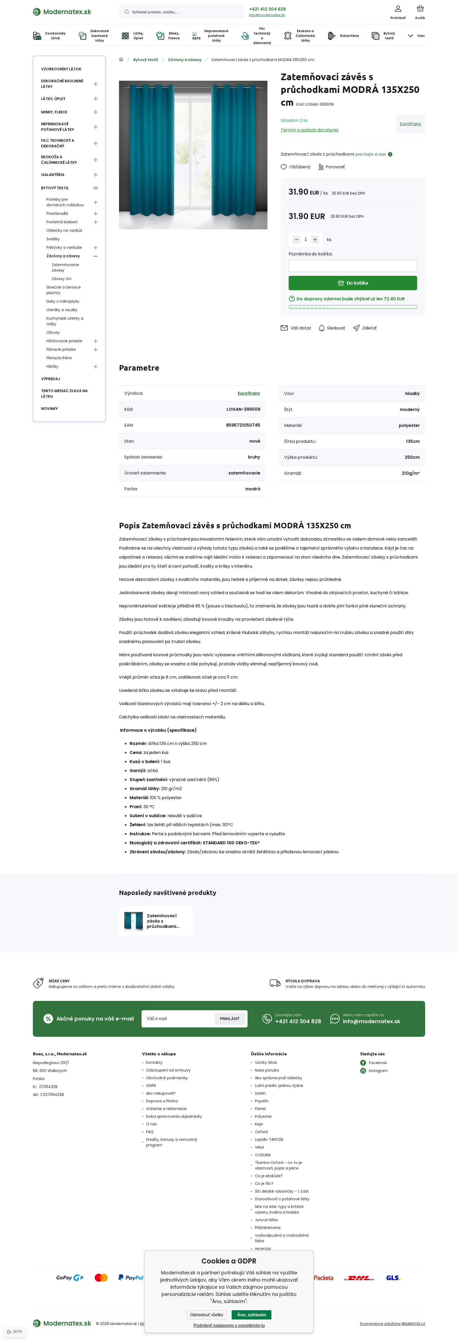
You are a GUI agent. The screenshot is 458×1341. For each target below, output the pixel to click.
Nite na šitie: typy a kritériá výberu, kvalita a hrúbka (279, 1209)
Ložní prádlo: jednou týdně (279, 1085)
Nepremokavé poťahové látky (57, 126)
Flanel (260, 1108)
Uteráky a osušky (61, 309)
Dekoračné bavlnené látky (62, 83)
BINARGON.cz (413, 1323)
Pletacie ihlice (59, 358)
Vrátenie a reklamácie (166, 1108)
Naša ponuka (267, 1070)
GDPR (151, 1085)
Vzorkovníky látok (61, 69)
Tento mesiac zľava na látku (64, 393)
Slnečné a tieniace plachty (63, 290)
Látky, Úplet (53, 98)
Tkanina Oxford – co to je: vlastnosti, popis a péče (279, 1165)
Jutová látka (266, 1220)
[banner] (69, 12)
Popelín (261, 1101)
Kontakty (154, 1062)
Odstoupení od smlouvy (168, 1070)
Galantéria (52, 174)
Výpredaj (50, 379)
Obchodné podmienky (167, 1078)
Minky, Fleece (54, 112)
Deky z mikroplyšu (62, 301)
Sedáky (53, 239)
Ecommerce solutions (380, 1323)
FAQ (149, 1131)
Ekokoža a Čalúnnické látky (59, 159)
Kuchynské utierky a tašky (64, 321)
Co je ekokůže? (269, 1176)
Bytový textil (145, 59)
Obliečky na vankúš (64, 230)
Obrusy (53, 332)
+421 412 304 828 (267, 9)
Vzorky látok (266, 1062)
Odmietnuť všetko (206, 1315)
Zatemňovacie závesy (65, 267)
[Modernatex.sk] (121, 59)
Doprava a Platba (162, 1101)
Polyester (263, 1116)
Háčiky (52, 366)
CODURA (263, 1155)
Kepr (259, 1124)
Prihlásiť (230, 1019)
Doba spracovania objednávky (174, 1116)
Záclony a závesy (184, 59)
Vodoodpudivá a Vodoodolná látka (282, 1238)
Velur (259, 1147)
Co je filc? (264, 1183)
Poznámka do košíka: (310, 254)
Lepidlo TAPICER (269, 1139)
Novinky (49, 408)
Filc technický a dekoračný (57, 143)
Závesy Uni (61, 278)
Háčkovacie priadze (64, 341)
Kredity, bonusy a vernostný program (171, 1142)
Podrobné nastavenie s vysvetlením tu (229, 1325)
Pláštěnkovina (267, 1227)
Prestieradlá (57, 213)
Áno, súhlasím (251, 1315)
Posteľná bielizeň (62, 222)
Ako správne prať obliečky (278, 1078)
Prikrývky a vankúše (64, 247)
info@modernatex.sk (267, 15)
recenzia (263, 1248)
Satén (260, 1093)
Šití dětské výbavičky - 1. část (282, 1191)
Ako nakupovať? (160, 1093)
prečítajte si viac (370, 154)
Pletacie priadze (61, 349)
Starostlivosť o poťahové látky (282, 1199)
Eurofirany (410, 124)
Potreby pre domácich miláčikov (65, 202)
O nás (151, 1124)
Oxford (261, 1131)
